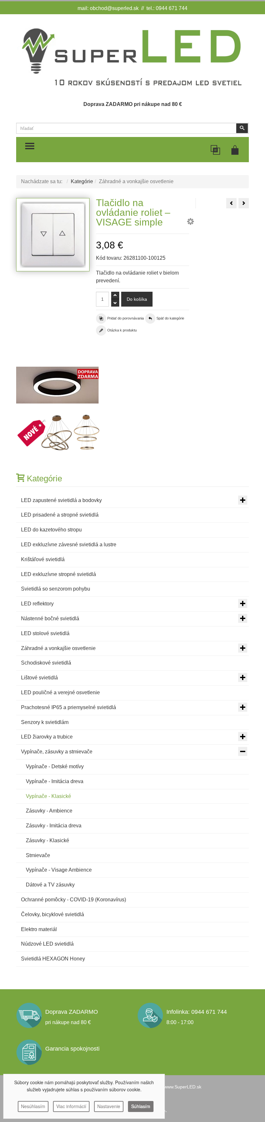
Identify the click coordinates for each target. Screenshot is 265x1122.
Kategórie (82, 181)
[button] (190, 222)
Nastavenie (108, 1106)
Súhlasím (140, 1106)
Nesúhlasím (33, 1106)
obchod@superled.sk (114, 8)
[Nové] (59, 432)
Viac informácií (71, 1106)
